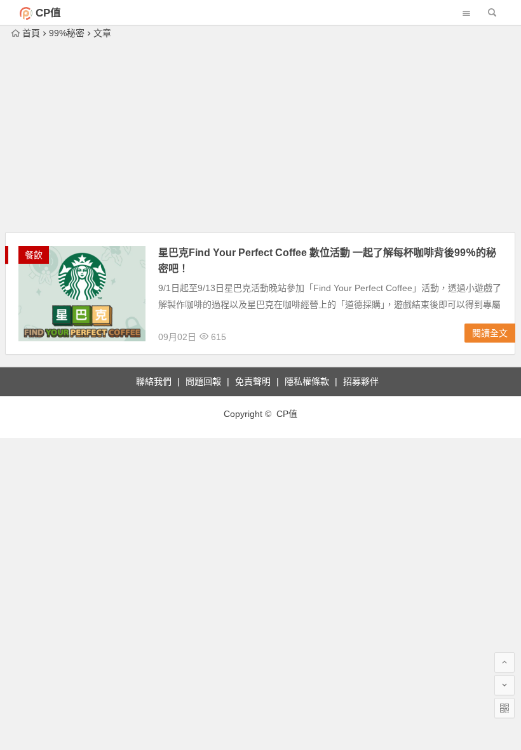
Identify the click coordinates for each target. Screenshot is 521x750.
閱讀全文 (490, 333)
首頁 (31, 33)
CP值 (48, 13)
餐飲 (34, 255)
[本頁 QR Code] (504, 708)
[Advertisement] (260, 137)
